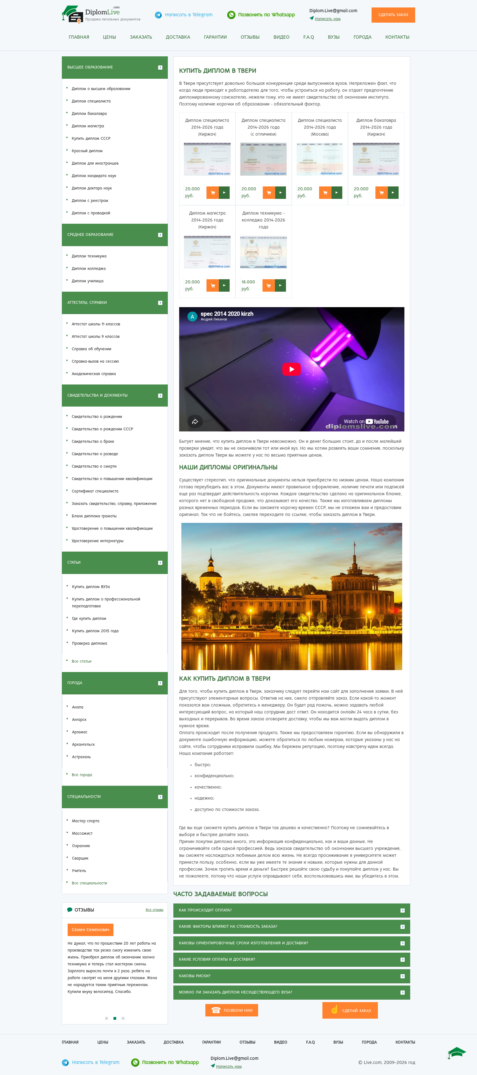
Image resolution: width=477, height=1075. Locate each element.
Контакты (397, 37)
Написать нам (328, 19)
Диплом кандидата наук (94, 176)
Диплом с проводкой (91, 213)
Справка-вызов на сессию (95, 361)
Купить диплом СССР (91, 139)
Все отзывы (154, 910)
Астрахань (81, 757)
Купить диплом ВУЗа (91, 587)
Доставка (178, 37)
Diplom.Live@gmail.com (333, 11)
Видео (282, 37)
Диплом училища (88, 281)
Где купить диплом (89, 619)
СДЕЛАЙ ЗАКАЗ (350, 1010)
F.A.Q (308, 37)
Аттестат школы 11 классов (96, 324)
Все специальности (89, 883)
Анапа (77, 707)
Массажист (82, 834)
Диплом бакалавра (89, 114)
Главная (79, 37)
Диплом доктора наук (92, 188)
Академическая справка (94, 374)
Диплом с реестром (90, 201)
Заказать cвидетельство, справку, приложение (114, 504)
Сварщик (80, 858)
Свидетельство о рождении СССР (102, 429)
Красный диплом (87, 151)
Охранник (81, 846)
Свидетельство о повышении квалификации (112, 479)
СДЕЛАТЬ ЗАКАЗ (393, 15)
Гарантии (215, 37)
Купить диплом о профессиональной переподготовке (106, 602)
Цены (109, 37)
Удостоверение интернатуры (97, 541)
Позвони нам (232, 1010)
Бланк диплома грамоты (94, 516)
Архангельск (83, 745)
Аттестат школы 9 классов (96, 337)
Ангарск (79, 720)
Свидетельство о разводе (95, 454)
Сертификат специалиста (95, 491)
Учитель (79, 871)
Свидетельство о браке (93, 442)
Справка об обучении (91, 349)
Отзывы (250, 37)
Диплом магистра (88, 126)
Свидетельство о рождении (97, 417)
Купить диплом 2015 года (95, 631)
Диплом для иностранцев (95, 163)
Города (363, 37)
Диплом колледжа (89, 269)
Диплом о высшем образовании (101, 89)
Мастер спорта (85, 821)
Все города (82, 775)
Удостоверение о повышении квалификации (112, 529)
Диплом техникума (89, 256)
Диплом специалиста (91, 101)
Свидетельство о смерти (94, 466)
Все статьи (81, 661)
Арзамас (80, 732)
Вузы (334, 37)
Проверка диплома (89, 643)
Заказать (141, 37)
